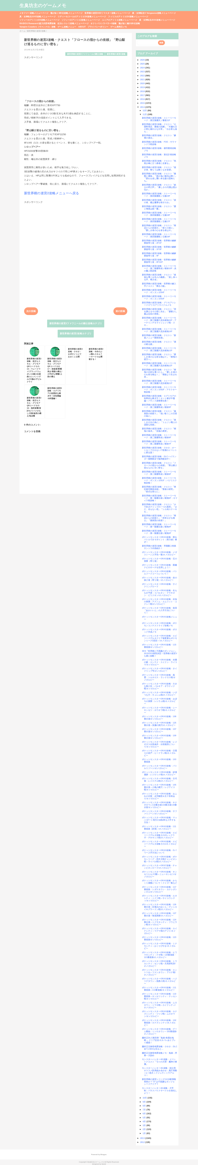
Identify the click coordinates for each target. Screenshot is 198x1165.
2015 (142, 103)
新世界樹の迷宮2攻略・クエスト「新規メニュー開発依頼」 (159, 336)
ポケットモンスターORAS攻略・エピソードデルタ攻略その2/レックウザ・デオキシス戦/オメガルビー (159, 835)
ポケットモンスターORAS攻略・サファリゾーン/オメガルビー (159, 812)
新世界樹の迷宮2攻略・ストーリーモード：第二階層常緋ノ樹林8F (159, 436)
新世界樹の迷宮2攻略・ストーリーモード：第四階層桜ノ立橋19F (159, 194)
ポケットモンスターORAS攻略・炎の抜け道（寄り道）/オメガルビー (159, 578)
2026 (142, 60)
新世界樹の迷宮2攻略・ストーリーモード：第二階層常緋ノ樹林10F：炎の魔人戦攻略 (159, 268)
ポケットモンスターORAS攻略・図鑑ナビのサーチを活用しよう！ (159, 566)
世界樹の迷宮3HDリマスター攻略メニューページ (107, 13)
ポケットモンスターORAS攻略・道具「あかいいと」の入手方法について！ (159, 610)
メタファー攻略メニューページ (34, 13)
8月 (144, 1106)
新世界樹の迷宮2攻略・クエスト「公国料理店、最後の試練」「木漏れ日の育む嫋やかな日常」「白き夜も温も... (159, 128)
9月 (144, 1102)
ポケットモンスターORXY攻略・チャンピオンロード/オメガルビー (159, 866)
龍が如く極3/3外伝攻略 (129, 23)
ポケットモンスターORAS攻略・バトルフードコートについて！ (159, 572)
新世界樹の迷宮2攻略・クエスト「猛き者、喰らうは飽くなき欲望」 (159, 168)
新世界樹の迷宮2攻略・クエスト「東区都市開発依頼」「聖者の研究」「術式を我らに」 (159, 489)
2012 (142, 1142)
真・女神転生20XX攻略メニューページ (157, 20)
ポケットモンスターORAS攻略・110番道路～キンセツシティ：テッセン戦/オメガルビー (159, 996)
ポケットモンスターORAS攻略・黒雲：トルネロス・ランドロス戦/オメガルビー (159, 677)
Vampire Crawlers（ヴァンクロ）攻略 (38, 27)
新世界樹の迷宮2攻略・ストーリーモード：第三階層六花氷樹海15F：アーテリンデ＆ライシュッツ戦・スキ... (159, 321)
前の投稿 (120, 311)
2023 (142, 71)
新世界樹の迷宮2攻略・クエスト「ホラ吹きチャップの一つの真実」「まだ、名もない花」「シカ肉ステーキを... (159, 508)
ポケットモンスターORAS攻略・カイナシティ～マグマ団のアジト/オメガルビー (159, 930)
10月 (145, 1098)
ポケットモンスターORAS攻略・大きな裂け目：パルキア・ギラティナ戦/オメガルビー (159, 686)
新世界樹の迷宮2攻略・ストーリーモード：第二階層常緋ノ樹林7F (159, 442)
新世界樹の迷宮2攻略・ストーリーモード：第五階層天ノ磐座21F (159, 119)
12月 (145, 110)
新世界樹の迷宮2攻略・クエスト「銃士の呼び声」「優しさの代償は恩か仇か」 (159, 187)
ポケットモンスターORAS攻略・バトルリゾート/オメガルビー (159, 767)
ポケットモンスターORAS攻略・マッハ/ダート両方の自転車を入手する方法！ (159, 819)
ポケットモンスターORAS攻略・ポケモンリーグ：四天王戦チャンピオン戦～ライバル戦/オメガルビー (159, 859)
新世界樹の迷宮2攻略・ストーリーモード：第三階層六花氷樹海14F (159, 330)
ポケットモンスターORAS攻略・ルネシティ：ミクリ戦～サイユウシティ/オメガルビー (159, 898)
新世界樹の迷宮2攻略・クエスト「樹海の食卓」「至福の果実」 (159, 429)
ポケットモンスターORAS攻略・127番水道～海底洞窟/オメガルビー (159, 914)
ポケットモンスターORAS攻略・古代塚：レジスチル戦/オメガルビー (159, 779)
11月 (145, 114)
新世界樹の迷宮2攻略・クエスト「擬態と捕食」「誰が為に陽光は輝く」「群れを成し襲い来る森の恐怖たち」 (159, 177)
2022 (142, 75)
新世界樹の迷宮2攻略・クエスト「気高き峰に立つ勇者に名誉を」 (159, 162)
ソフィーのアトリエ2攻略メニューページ (81, 20)
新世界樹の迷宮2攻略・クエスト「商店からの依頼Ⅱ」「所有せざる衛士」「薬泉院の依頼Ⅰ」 (159, 518)
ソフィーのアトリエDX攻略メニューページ (40, 20)
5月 (144, 1117)
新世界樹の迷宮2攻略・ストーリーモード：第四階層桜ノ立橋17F (159, 220)
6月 (144, 1113)
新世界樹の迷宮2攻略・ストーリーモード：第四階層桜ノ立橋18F (159, 213)
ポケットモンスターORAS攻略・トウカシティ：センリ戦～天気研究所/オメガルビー (159, 963)
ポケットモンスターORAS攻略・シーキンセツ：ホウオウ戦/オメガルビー (159, 710)
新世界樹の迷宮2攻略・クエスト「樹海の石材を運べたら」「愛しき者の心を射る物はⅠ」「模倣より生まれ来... (159, 373)
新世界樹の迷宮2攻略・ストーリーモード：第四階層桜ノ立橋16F (159, 235)
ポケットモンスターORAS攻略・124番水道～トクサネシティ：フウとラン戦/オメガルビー (159, 922)
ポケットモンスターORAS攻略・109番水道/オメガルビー (159, 736)
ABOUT (82, 27)
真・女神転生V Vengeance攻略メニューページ (154, 13)
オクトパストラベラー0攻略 (104, 23)
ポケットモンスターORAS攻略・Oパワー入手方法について (159, 851)
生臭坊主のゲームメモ (43, 5)
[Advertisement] (75, 78)
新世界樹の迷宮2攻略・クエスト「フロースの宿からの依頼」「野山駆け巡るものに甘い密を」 (159, 465)
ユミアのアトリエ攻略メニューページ (119, 20)
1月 (144, 1133)
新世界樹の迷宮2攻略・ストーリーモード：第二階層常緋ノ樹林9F (159, 406)
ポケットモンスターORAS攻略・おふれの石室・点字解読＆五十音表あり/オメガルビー (159, 796)
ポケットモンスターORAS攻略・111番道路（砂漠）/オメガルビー (159, 827)
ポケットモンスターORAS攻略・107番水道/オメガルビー (159, 730)
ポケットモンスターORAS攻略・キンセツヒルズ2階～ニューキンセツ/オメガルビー (159, 874)
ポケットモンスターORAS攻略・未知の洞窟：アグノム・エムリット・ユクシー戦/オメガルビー (159, 601)
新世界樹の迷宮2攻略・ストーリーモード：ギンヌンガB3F (159, 297)
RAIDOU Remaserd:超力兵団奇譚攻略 (38, 23)
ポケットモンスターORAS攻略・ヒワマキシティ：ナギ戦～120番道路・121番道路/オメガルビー (159, 954)
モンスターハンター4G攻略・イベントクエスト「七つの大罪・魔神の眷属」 (159, 1061)
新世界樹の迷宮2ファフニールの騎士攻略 (85, 54)
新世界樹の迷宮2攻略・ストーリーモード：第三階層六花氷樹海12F (159, 364)
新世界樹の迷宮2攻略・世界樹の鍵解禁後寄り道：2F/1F (159, 241)
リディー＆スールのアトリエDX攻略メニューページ (82, 16)
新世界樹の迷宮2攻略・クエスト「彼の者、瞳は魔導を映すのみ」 (159, 201)
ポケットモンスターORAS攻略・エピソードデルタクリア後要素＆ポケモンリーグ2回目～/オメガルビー (159, 638)
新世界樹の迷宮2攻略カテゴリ (76, 333)
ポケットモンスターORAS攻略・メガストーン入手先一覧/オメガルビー (159, 553)
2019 (142, 87)
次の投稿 (31, 311)
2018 (142, 91)
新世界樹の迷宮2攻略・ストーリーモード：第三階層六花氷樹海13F (159, 349)
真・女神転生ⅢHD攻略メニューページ (38, 16)
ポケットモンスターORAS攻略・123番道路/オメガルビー (159, 938)
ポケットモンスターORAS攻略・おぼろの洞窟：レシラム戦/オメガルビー (159, 701)
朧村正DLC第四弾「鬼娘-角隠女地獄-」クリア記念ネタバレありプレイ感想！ (159, 1040)
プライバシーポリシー (98, 27)
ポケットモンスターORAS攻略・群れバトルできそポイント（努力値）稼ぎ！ (159, 539)
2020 (142, 83)
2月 (144, 1129)
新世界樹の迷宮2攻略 (116, 54)
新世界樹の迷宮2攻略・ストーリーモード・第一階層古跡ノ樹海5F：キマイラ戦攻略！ (159, 498)
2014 (142, 107)
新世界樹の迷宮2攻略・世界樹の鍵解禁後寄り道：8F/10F (159, 260)
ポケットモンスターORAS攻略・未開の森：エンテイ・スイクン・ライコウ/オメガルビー (159, 662)
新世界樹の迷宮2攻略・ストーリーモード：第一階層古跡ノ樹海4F (159, 525)
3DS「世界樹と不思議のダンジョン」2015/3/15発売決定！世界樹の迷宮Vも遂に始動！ (159, 653)
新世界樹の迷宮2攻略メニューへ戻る (51, 193)
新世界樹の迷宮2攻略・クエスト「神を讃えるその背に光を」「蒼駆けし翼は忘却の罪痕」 (159, 311)
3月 (144, 1125)
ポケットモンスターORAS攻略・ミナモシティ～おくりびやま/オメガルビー (159, 945)
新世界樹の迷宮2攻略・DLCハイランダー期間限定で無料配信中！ (159, 457)
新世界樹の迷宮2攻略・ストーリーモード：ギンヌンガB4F (159, 291)
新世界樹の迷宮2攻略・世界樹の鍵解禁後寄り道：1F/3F (159, 248)
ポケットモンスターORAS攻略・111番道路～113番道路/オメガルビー (159, 988)
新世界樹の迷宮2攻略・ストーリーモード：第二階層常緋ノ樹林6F (159, 472)
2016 (142, 99)
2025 (142, 64)
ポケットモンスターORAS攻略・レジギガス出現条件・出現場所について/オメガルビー (159, 744)
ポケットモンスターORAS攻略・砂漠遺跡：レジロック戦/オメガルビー (159, 773)
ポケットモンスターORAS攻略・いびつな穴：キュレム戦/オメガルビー (159, 693)
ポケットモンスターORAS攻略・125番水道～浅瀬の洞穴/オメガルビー (159, 724)
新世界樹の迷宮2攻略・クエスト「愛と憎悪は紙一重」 (159, 207)
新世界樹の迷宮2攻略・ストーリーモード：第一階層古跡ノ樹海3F (159, 532)
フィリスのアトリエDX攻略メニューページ (128, 16)
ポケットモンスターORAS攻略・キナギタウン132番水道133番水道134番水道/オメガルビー (159, 804)
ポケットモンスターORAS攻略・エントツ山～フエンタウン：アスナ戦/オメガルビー (159, 972)
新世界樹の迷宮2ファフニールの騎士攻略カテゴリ (75, 323)
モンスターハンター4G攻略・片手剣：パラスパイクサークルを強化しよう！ (159, 1090)
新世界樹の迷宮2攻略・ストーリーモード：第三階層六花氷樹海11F (159, 382)
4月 (144, 1121)
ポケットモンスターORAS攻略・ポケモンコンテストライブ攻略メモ (159, 624)
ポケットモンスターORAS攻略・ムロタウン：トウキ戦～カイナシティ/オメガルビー (159, 1005)
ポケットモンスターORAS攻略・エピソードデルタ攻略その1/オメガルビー (159, 843)
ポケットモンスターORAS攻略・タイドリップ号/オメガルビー (159, 669)
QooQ (104, 1164)
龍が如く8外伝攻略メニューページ (67, 13)
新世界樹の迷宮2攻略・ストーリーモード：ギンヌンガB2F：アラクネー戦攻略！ (159, 389)
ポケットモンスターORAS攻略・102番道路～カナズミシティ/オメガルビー (159, 1022)
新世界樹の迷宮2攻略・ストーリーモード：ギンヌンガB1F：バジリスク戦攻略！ (159, 480)
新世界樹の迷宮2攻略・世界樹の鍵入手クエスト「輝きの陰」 (159, 284)
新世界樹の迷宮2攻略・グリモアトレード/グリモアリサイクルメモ (159, 303)
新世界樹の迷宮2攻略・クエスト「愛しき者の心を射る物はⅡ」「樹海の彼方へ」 (159, 356)
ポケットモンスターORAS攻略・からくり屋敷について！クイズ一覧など (159, 881)
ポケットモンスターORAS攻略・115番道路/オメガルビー (159, 645)
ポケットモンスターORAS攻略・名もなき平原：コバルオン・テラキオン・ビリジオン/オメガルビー (159, 592)
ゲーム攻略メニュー (67, 27)
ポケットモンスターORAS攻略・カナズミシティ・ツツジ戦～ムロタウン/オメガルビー (159, 1013)
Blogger (103, 1154)
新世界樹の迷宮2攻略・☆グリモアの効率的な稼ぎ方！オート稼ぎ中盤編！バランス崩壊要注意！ (159, 398)
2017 (142, 95)
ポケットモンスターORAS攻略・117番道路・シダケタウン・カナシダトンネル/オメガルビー (159, 889)
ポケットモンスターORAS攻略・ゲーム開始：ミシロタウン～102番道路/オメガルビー (159, 1031)
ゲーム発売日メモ (118, 27)
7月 (144, 1109)
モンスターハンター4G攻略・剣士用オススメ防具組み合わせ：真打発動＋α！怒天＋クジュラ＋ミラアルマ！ (159, 1071)
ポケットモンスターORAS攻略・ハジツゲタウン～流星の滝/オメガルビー (159, 981)
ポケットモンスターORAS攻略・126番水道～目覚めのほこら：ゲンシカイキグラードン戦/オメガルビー (159, 906)
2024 (142, 68)
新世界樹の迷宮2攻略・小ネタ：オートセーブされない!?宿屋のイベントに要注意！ (159, 450)
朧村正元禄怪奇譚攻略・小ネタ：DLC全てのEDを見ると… (159, 1047)
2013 (142, 1138)
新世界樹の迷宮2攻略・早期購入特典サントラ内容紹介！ (159, 547)
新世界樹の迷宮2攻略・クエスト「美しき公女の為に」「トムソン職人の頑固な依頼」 (159, 422)
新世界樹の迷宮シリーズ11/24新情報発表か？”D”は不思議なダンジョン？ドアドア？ (159, 1081)
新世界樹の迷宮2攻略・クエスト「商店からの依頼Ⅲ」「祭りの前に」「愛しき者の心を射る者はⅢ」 (159, 227)
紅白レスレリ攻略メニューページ (73, 23)
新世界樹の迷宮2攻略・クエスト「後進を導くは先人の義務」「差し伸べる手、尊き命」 (159, 277)
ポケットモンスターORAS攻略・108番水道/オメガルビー (159, 717)
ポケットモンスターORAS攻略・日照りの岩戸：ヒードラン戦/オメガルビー (159, 753)
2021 (142, 79)
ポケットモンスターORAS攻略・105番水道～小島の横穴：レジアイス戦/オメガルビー (159, 787)
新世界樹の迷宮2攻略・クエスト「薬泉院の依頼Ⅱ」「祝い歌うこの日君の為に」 (159, 413)
